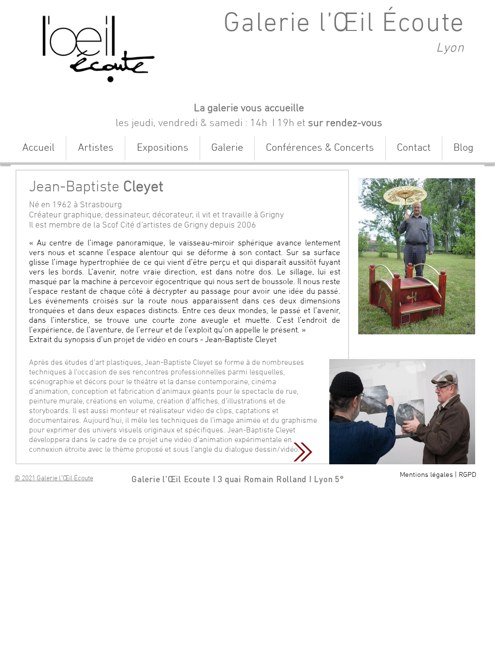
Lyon (450, 48)
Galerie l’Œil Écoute (344, 24)
